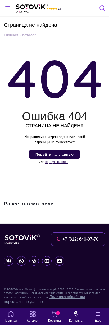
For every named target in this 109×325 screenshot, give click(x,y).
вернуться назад (57, 162)
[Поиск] (102, 8)
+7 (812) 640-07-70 (80, 239)
